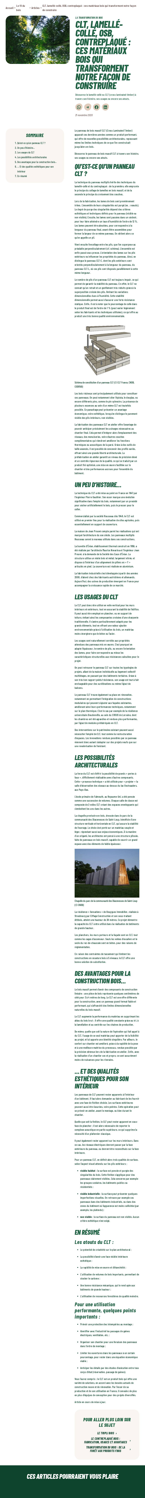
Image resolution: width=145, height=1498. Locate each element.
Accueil (9, 7)
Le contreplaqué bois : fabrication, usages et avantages (107, 1440)
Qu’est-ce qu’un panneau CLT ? (31, 143)
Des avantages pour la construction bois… (37, 162)
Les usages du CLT (25, 152)
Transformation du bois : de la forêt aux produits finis (108, 1449)
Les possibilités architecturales (32, 157)
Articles (35, 7)
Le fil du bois (20, 8)
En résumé (22, 176)
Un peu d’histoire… (26, 147)
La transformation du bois (89, 17)
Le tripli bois (107, 1433)
